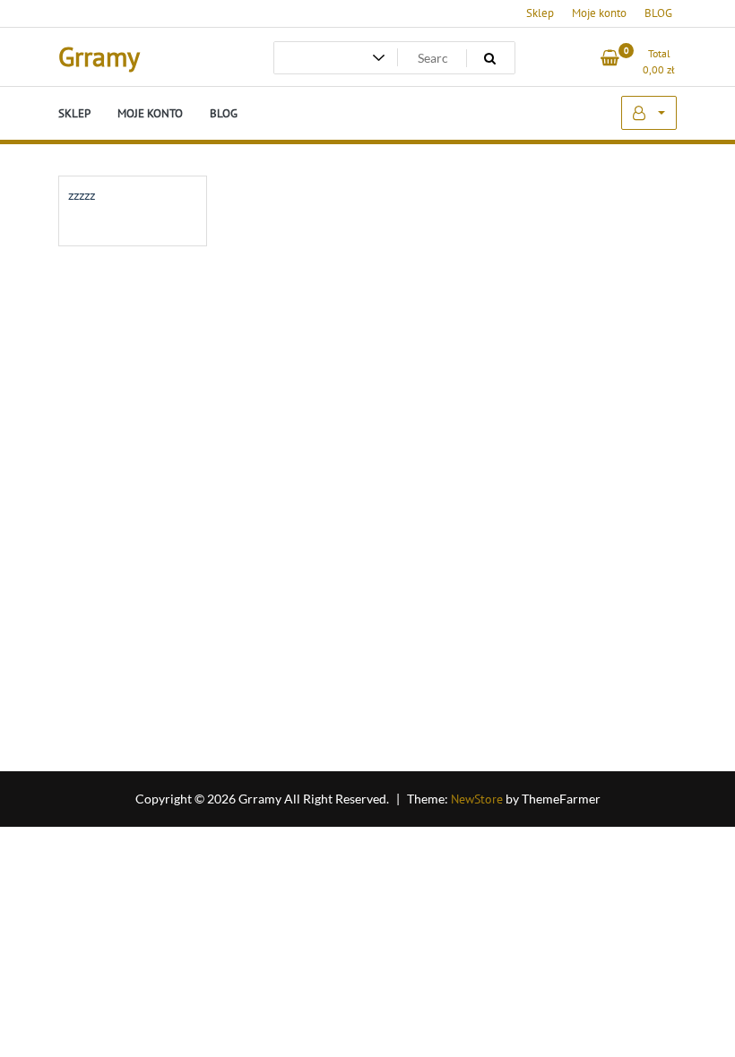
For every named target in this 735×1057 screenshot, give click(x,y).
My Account (649, 113)
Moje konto (599, 13)
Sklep (540, 13)
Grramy (99, 56)
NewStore (477, 799)
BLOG (658, 13)
